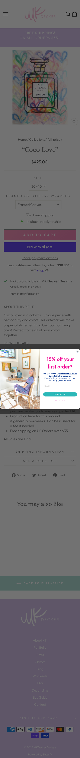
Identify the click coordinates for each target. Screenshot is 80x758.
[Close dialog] (78, 351)
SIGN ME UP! (60, 394)
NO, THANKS (60, 400)
